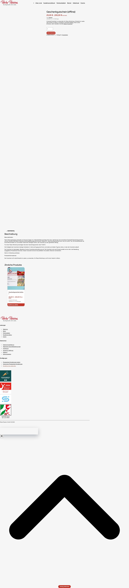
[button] (46, 362)
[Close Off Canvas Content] (1, 436)
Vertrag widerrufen (64, 586)
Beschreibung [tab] (10, 231)
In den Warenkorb (51, 33)
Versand (50, 17)
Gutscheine (65, 35)
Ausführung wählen (13, 304)
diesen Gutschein (68, 24)
